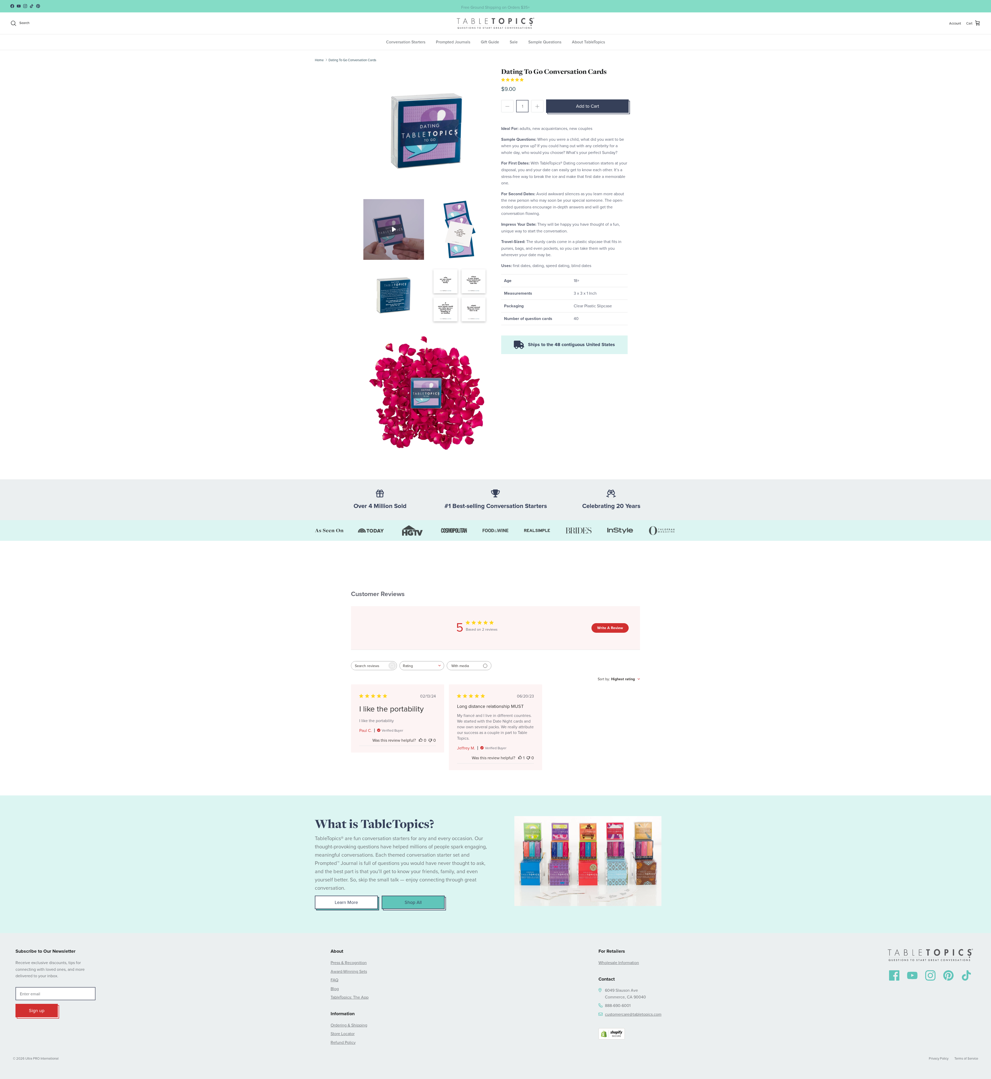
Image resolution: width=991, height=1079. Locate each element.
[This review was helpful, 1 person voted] (520, 758)
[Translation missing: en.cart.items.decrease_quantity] (507, 106)
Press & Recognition (349, 962)
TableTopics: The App (350, 997)
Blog (335, 988)
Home (319, 59)
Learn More (346, 902)
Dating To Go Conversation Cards (352, 59)
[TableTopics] (495, 23)
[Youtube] (912, 975)
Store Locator (343, 1033)
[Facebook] (894, 975)
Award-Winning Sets (349, 971)
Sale (514, 42)
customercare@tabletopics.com (633, 1014)
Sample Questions (544, 42)
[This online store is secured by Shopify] (611, 1035)
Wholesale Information (618, 962)
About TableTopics (588, 42)
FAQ (334, 980)
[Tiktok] (966, 975)
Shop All (413, 902)
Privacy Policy (938, 1058)
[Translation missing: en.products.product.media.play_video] (394, 229)
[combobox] (421, 665)
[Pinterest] (948, 975)
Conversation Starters (405, 42)
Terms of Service (966, 1058)
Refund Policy (343, 1042)
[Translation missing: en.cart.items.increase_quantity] (537, 106)
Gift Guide (490, 42)
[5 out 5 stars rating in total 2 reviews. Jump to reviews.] (512, 79)
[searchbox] (369, 665)
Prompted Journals (453, 42)
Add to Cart (587, 106)
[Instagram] (930, 975)
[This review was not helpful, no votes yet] (430, 740)
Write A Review (610, 628)
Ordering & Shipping (349, 1025)
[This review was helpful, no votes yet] (420, 740)
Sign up (36, 1010)
